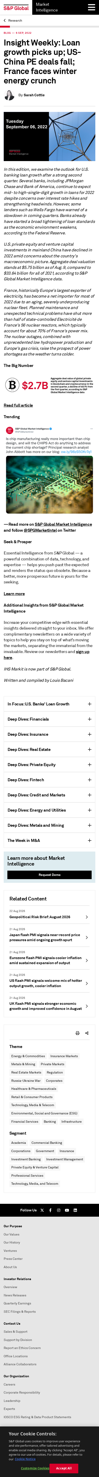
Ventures (10, 1251)
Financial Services (24, 1122)
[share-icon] (87, 1033)
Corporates (54, 1081)
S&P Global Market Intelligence (63, 524)
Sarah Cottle (34, 95)
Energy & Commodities (28, 1056)
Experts (9, 1409)
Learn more (14, 593)
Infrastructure (71, 1122)
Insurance (67, 1151)
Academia (18, 1143)
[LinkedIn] (75, 1210)
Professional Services (27, 1176)
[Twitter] (42, 1210)
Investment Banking (26, 1159)
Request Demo (50, 875)
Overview (10, 1287)
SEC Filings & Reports (20, 1312)
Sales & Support (15, 1332)
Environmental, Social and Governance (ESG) (44, 1113)
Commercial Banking (47, 1143)
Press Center (13, 1259)
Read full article (18, 405)
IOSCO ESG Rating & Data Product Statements (37, 1417)
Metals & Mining (23, 1064)
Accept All (63, 1468)
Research (15, 21)
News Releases (15, 1295)
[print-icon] (77, 1033)
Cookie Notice (25, 1459)
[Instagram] (58, 1210)
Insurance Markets (64, 1056)
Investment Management (64, 1159)
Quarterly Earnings (17, 1303)
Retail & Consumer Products (31, 1097)
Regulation (55, 1072)
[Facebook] (50, 1210)
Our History (12, 1242)
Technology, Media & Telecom (32, 1105)
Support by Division (18, 1340)
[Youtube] (67, 1210)
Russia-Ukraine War (26, 1081)
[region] (49, 1451)
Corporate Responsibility (22, 1393)
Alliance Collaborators (20, 1364)
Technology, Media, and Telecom (34, 1184)
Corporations (20, 1151)
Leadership (12, 1401)
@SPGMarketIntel (40, 530)
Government (45, 1151)
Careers (9, 1384)
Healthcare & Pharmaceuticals (33, 1089)
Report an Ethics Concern (22, 1348)
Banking (50, 1122)
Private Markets (52, 1064)
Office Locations (16, 1356)
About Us (10, 1267)
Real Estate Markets (26, 1072)
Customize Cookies (35, 1468)
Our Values (11, 1234)
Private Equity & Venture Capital (34, 1167)
